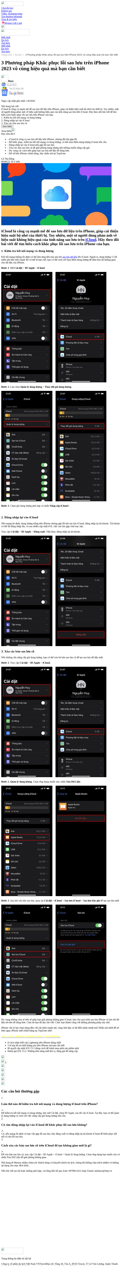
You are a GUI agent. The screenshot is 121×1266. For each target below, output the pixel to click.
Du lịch (18, 54)
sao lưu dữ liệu (69, 257)
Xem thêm (7, 126)
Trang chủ (6, 54)
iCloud (90, 240)
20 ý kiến (15, 161)
